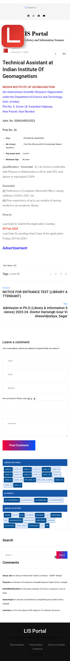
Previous (6, 288)
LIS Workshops (55, 500)
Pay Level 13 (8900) (45, 480)
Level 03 (27, 469)
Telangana (34, 526)
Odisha (51, 520)
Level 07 (8, 474)
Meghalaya (29, 520)
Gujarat (29, 515)
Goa (22, 515)
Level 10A (47, 474)
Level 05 (15, 273)
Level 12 (8, 480)
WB (47, 526)
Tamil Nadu (22, 526)
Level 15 (17, 485)
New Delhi (40, 520)
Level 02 (17, 469)
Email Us (31, 7)
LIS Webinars (41, 500)
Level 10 (36, 474)
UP (42, 526)
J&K (47, 515)
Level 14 (8, 485)
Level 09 (27, 474)
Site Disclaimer (17, 645)
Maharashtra (16, 520)
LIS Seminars (27, 500)
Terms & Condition (56, 645)
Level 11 (56, 474)
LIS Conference (12, 500)
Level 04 (36, 469)
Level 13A (59, 480)
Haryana (39, 515)
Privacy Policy (36, 645)
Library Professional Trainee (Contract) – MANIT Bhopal (38, 576)
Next (65, 304)
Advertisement (15, 248)
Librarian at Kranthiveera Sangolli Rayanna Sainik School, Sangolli (40, 582)
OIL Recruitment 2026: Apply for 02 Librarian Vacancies (37, 610)
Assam (7, 515)
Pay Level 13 (30, 480)
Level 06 (55, 469)
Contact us (37, 649)
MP (6, 520)
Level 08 (17, 474)
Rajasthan (9, 526)
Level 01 (8, 469)
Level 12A (18, 480)
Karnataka (56, 515)
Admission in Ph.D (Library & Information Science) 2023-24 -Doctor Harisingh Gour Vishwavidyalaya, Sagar (35, 312)
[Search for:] (29, 555)
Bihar (15, 515)
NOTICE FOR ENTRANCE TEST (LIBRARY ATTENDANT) (35, 294)
